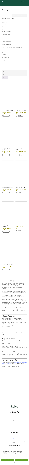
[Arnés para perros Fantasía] (21, 136)
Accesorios (4, 24)
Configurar (15, 462)
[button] (26, 1)
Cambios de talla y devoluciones (14, 425)
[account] (21, 1)
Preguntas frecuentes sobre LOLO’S (14, 429)
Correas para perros (6, 51)
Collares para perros (6, 44)
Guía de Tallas (14, 417)
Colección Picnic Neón (7, 41)
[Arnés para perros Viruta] (21, 212)
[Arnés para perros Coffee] (7, 136)
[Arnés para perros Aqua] (7, 98)
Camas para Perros (6, 34)
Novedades (4, 60)
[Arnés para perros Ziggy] (7, 252)
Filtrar (5, 77)
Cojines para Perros (6, 37)
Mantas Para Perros (6, 57)
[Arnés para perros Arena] (21, 98)
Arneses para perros (6, 31)
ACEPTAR (21, 459)
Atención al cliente (14, 421)
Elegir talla (7, 118)
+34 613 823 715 (15, 435)
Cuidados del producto (14, 427)
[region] (14, 456)
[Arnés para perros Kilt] (21, 175)
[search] (18, 1)
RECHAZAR (7, 459)
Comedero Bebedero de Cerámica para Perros (12, 47)
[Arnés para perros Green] (7, 175)
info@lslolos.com (15, 438)
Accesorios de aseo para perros (9, 28)
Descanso (4, 54)
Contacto (14, 419)
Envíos (14, 423)
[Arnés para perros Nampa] (7, 212)
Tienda (14, 415)
